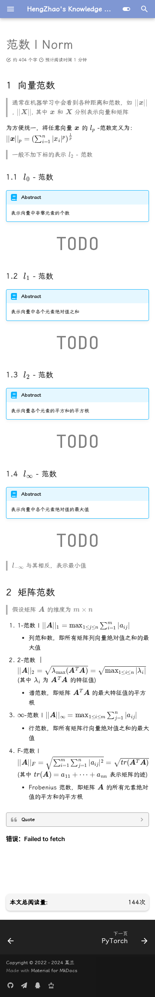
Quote (28, 819)
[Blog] (51, 985)
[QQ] (38, 985)
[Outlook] (24, 985)
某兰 (69, 962)
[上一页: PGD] (11, 939)
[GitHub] (11, 985)
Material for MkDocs (54, 970)
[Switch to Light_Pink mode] (126, 9)
